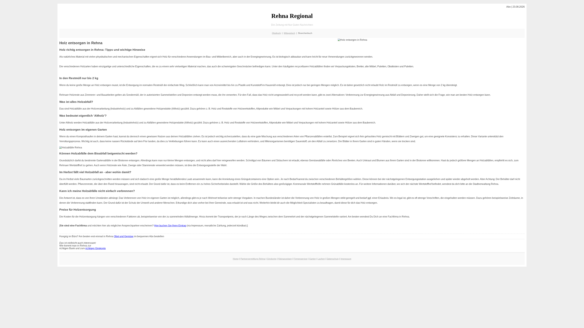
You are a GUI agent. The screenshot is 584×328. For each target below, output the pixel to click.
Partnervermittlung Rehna (252, 259)
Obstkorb (276, 33)
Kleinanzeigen (285, 259)
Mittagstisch (289, 33)
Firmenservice (300, 259)
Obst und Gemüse (123, 236)
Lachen (321, 259)
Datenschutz (333, 259)
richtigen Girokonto (95, 248)
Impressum (346, 259)
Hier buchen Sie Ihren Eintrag (170, 225)
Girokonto (271, 259)
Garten (312, 259)
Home (236, 259)
